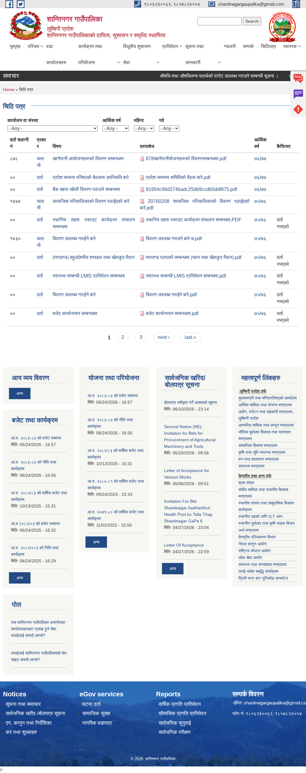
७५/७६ (260, 201)
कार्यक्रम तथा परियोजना (90, 54)
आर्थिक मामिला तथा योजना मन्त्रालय (265, 404)
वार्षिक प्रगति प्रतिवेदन (180, 704)
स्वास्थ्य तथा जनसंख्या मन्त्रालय (262, 564)
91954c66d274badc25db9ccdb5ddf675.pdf (191, 189)
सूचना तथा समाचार (23, 704)
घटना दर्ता (91, 704)
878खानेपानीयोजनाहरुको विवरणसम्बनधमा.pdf (186, 158)
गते (161, 120)
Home (8, 89)
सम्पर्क (248, 46)
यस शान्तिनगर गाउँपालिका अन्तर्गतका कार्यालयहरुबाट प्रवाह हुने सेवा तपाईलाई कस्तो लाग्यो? (38, 629)
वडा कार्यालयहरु (56, 54)
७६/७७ (260, 158)
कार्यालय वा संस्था (22, 120)
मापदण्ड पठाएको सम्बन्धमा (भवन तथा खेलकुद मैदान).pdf (193, 257)
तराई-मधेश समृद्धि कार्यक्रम (258, 571)
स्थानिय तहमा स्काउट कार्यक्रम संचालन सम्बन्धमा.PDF (193, 219)
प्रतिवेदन (170, 46)
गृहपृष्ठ (15, 46)
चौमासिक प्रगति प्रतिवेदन (182, 713)
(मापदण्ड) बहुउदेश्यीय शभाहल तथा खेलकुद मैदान (93, 257)
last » (190, 337)
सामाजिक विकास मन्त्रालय (257, 445)
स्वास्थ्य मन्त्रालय (251, 466)
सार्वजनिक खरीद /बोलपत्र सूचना (35, 713)
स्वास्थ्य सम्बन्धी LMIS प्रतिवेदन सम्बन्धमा (89, 275)
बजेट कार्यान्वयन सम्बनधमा (75, 313)
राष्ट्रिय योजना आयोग (254, 550)
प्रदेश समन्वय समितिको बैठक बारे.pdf (178, 177)
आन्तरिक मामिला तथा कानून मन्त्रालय (266, 425)
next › (163, 337)
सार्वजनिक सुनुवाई (175, 723)
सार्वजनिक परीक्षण (174, 732)
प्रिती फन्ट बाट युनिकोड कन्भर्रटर (263, 578)
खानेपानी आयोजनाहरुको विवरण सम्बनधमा (88, 158)
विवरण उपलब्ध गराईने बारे (74, 238)
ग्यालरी (230, 46)
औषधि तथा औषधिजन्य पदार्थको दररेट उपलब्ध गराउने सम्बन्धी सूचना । (210, 75)
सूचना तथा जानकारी (194, 54)
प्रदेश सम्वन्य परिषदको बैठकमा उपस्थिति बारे (91, 177)
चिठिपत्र (268, 46)
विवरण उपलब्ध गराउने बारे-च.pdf (174, 238)
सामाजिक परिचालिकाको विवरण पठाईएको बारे (91, 201)
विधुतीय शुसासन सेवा (137, 54)
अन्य (19, 393)
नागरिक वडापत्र (97, 723)
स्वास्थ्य (289, 46)
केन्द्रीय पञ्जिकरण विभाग (257, 537)
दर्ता (40, 177)
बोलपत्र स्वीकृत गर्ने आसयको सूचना (190, 402)
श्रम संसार (246, 482)
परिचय (33, 46)
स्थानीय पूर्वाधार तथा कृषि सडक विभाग (266, 523)
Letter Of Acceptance (184, 545)
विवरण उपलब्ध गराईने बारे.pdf (171, 294)
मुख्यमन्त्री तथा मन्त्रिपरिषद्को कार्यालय (267, 398)
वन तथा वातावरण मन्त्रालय (258, 459)
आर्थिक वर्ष (111, 120)
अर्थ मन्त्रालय (248, 530)
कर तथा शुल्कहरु (21, 732)
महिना (139, 120)
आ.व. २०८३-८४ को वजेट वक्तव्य (36, 438)
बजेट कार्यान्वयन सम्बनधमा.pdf (172, 313)
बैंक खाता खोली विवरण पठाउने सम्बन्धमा (86, 189)
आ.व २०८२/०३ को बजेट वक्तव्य (35, 523)
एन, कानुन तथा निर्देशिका (29, 723)
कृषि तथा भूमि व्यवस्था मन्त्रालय (261, 452)
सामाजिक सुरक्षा (96, 713)
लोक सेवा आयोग (250, 557)
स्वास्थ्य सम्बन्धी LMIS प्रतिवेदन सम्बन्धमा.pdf (186, 275)
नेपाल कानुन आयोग (252, 543)
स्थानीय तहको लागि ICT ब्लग (260, 516)
